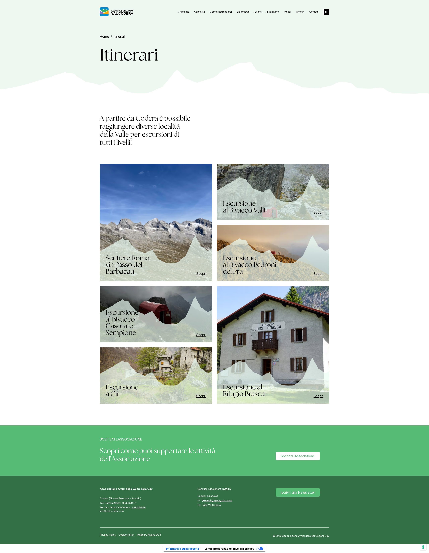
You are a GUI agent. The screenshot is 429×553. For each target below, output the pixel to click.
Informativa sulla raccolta (182, 548)
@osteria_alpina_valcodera (217, 500)
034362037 (129, 503)
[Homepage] (116, 12)
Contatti (313, 11)
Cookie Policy (126, 534)
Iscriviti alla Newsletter (298, 492)
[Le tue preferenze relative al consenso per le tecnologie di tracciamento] (423, 547)
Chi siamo (183, 11)
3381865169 (139, 507)
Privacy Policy (108, 534)
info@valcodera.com (112, 511)
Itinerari (300, 11)
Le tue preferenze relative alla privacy (229, 548)
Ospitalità (199, 11)
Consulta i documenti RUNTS (214, 488)
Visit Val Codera (212, 505)
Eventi (258, 11)
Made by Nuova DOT (149, 534)
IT (326, 11)
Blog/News (243, 11)
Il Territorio (273, 11)
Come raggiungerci (221, 11)
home (104, 37)
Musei (287, 11)
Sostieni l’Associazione (298, 456)
